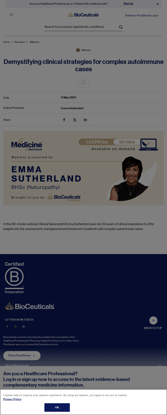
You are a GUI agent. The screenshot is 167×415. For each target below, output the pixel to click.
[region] (83, 402)
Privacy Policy (12, 399)
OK (57, 407)
